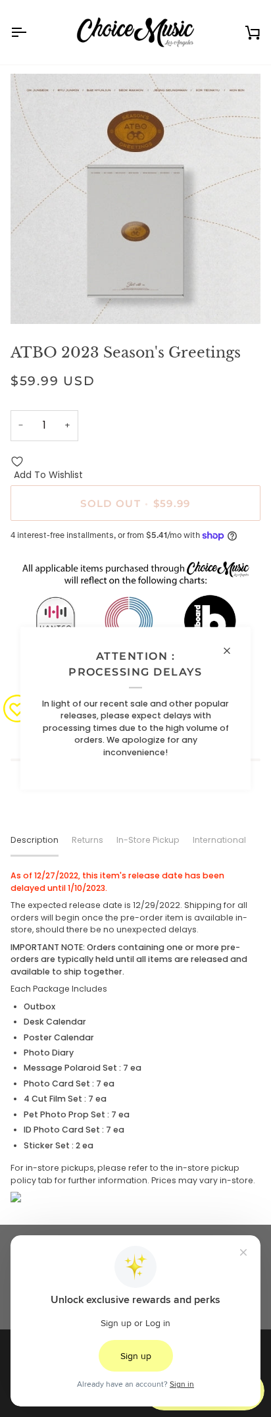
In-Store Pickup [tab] (148, 839)
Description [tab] (35, 839)
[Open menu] (30, 32)
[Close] (232, 650)
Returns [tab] (87, 839)
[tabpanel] (135, 1036)
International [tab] (219, 839)
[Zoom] (35, 299)
